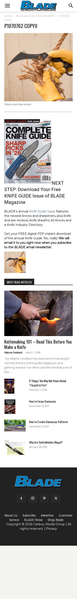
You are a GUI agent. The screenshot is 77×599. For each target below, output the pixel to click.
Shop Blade (56, 520)
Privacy (51, 529)
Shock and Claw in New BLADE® (35, 16)
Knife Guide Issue (42, 211)
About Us (10, 515)
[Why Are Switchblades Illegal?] (15, 447)
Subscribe (29, 515)
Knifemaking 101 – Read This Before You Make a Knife (38, 344)
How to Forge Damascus (42, 401)
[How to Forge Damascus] (10, 406)
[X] (56, 498)
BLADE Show (33, 520)
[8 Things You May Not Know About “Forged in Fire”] (9, 386)
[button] (7, 6)
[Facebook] (21, 498)
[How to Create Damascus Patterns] (15, 426)
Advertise (47, 515)
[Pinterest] (44, 498)
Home (8, 16)
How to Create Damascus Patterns (48, 421)
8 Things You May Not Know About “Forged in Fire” (47, 383)
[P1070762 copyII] (38, 100)
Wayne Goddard (13, 352)
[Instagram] (32, 498)
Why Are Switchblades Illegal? (45, 442)
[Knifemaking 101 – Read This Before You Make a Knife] (38, 313)
